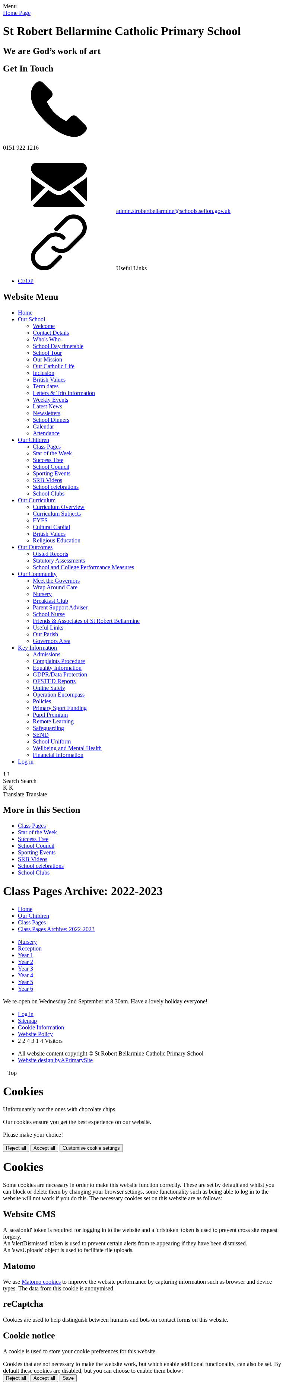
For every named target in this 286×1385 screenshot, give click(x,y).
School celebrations (56, 487)
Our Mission (47, 359)
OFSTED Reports (54, 681)
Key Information (37, 647)
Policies (42, 701)
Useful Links (48, 627)
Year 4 (25, 975)
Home (25, 312)
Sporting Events (51, 473)
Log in (26, 761)
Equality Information (57, 668)
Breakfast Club (50, 601)
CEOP (26, 281)
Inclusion (43, 373)
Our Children (33, 440)
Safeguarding (48, 728)
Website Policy (35, 1034)
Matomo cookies (41, 1282)
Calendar (43, 426)
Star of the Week (52, 453)
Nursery (42, 594)
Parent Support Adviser (60, 607)
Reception (30, 948)
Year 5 (25, 982)
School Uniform (52, 741)
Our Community (37, 574)
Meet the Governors (56, 580)
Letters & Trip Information (64, 393)
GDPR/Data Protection (60, 674)
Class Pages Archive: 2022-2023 (56, 929)
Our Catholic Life (53, 366)
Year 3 (25, 968)
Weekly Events (50, 400)
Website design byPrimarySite (55, 1060)
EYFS (40, 520)
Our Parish (45, 634)
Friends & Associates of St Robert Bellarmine (86, 621)
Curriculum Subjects (57, 513)
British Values (49, 379)
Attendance (46, 433)
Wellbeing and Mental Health (67, 748)
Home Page (17, 13)
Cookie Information (41, 1027)
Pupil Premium (50, 714)
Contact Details (51, 332)
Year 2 (25, 962)
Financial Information (58, 755)
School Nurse (49, 614)
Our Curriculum (36, 500)
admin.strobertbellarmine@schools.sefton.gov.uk (173, 211)
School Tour (47, 353)
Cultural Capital (51, 527)
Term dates (45, 386)
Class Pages (47, 446)
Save (68, 1378)
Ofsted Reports (50, 554)
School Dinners (51, 420)
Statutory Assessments (59, 560)
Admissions (46, 654)
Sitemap (27, 1021)
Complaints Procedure (59, 661)
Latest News (47, 406)
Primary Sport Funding (60, 708)
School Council (51, 467)
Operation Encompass (59, 694)
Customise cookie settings (91, 1148)
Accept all (44, 1148)
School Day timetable (58, 346)
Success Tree (48, 460)
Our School (31, 319)
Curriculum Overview (59, 507)
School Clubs (48, 493)
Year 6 (25, 989)
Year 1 (25, 955)
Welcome (44, 326)
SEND (41, 735)
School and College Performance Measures (83, 567)
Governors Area (51, 641)
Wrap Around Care (55, 587)
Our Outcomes (35, 547)
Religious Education (56, 540)
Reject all (16, 1148)
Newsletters (46, 413)
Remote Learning (53, 721)
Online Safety (49, 688)
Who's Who (47, 339)
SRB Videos (47, 480)
